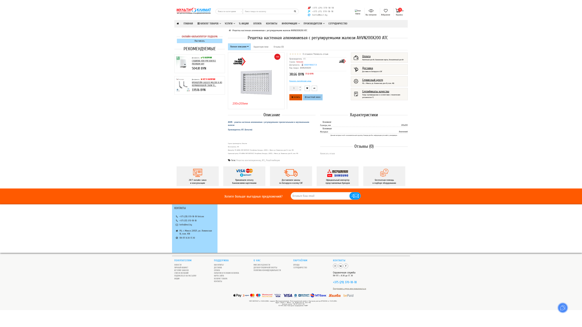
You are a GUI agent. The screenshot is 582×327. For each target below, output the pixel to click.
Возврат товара (220, 278)
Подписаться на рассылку (185, 276)
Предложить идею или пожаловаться (349, 288)
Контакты (271, 23)
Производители (313, 23)
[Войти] (357, 10)
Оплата (257, 23)
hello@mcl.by (320, 15)
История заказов (181, 270)
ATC (304, 59)
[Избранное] (384, 10)
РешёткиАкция (273, 160)
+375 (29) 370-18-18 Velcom (191, 216)
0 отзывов (306, 54)
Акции (176, 278)
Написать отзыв (321, 54)
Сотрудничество (337, 23)
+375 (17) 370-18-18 (188, 220)
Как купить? (219, 265)
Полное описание (238, 46)
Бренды (296, 265)
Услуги (228, 23)
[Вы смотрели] (369, 10)
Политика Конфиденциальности (267, 270)
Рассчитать (200, 41)
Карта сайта (219, 276)
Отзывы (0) (279, 46)
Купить (296, 97)
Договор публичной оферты (265, 267)
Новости (177, 265)
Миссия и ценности (262, 265)
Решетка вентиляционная (248, 160)
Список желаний (181, 273)
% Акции (244, 23)
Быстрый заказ (314, 97)
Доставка (218, 267)
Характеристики (261, 46)
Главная (188, 23)
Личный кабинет (181, 267)
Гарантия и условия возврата (226, 273)
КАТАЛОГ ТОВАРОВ (209, 23)
